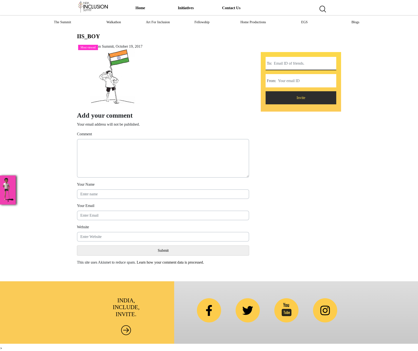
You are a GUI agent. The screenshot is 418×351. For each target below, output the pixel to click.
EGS (304, 22)
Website (83, 227)
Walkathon (113, 22)
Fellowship (201, 22)
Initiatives (186, 8)
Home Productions (253, 22)
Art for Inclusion (158, 22)
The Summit (62, 22)
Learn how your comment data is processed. (170, 262)
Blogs (355, 22)
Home (140, 8)
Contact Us (231, 8)
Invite (301, 98)
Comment (84, 134)
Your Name (86, 184)
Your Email (85, 206)
